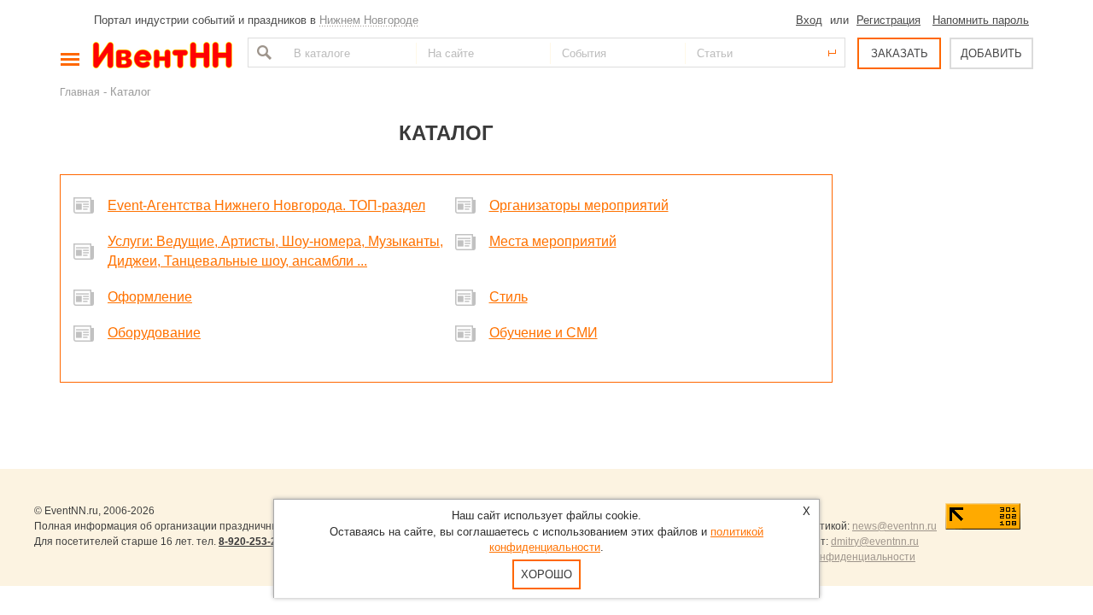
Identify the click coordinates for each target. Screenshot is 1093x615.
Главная (80, 91)
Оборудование (154, 332)
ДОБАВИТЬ (991, 53)
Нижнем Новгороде (368, 20)
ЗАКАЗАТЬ (899, 53)
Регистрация (888, 20)
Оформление (150, 297)
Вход (809, 20)
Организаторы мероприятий (579, 205)
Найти (262, 52)
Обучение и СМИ (543, 332)
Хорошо (546, 574)
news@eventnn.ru (894, 526)
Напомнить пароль (980, 20)
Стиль (508, 297)
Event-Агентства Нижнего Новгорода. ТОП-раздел (266, 205)
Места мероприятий (553, 241)
